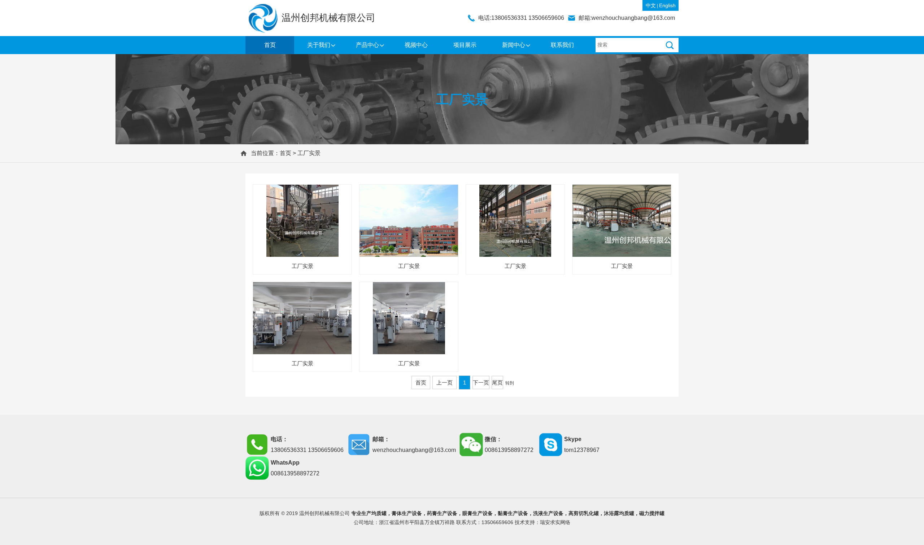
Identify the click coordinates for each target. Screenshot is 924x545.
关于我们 (318, 45)
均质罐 (379, 513)
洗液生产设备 (548, 513)
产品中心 (367, 45)
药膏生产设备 (442, 513)
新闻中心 (513, 45)
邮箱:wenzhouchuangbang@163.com (627, 18)
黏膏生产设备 (513, 513)
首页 (270, 45)
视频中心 (416, 45)
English (667, 5)
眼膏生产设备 (477, 513)
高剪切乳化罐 (583, 513)
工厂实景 (309, 153)
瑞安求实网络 (555, 522)
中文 (651, 5)
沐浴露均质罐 (619, 513)
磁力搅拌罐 (651, 513)
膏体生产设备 (407, 513)
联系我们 (562, 45)
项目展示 (464, 45)
